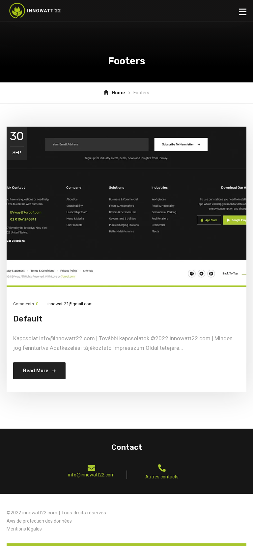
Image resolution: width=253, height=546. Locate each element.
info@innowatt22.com (91, 474)
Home (118, 92)
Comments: (25, 303)
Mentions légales (24, 528)
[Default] (126, 207)
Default (27, 318)
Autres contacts (162, 476)
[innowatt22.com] (35, 10)
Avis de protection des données (39, 521)
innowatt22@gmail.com (70, 303)
